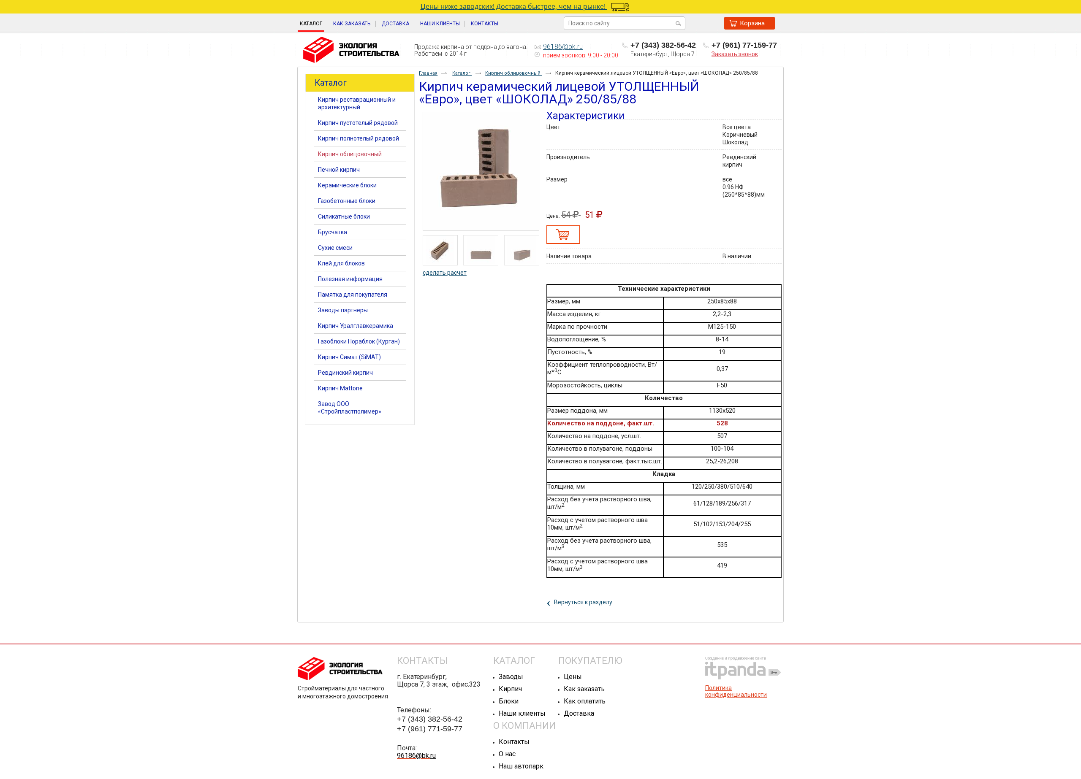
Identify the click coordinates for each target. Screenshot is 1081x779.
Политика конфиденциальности (736, 691)
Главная (428, 73)
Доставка (579, 713)
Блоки (509, 701)
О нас (507, 754)
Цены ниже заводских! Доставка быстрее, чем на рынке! (514, 6)
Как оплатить (585, 701)
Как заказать (584, 689)
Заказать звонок (735, 54)
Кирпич (510, 689)
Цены (573, 677)
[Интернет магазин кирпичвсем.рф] (351, 50)
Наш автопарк (521, 766)
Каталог (311, 24)
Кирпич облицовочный (513, 73)
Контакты (514, 742)
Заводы (511, 677)
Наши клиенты (522, 713)
